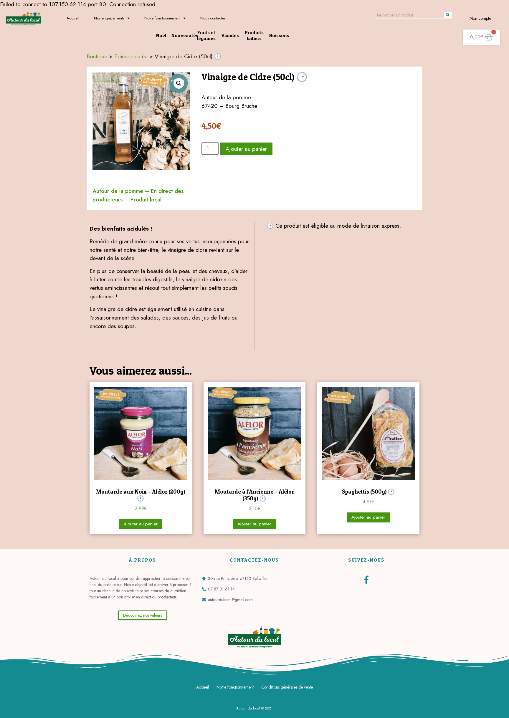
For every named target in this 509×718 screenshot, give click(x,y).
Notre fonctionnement (162, 18)
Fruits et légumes (206, 35)
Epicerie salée (131, 56)
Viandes (230, 35)
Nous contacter (212, 18)
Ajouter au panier (246, 149)
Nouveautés (184, 35)
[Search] (448, 15)
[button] (142, 615)
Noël (161, 35)
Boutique (97, 56)
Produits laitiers (254, 35)
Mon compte (480, 18)
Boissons (279, 35)
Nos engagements (109, 18)
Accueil (73, 18)
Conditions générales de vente (287, 687)
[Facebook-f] (366, 579)
